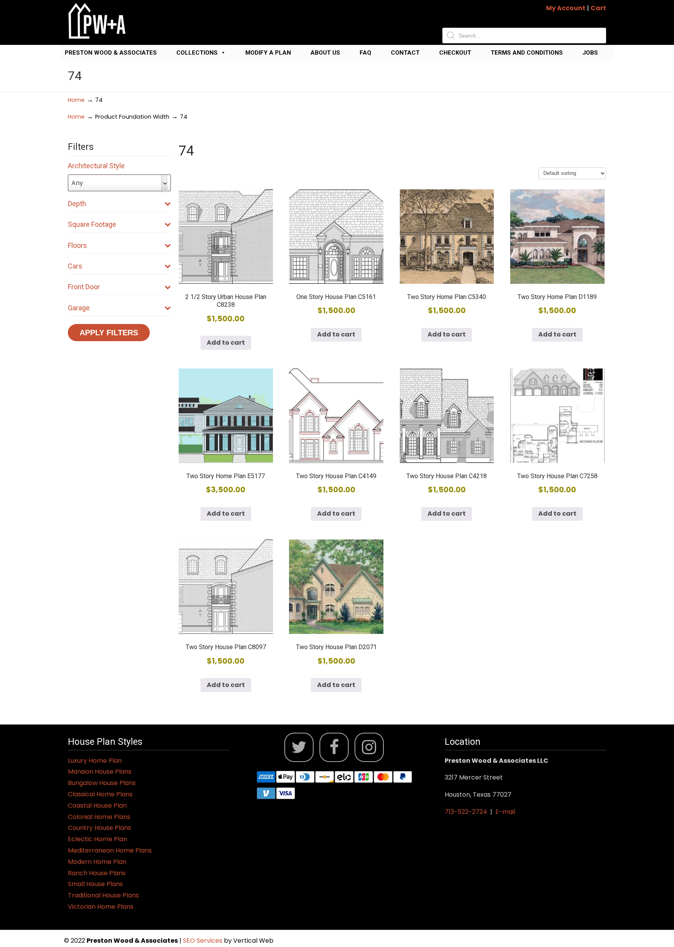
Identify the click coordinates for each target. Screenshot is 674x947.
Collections (197, 52)
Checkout (455, 52)
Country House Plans (99, 827)
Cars (75, 266)
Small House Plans (95, 883)
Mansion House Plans (99, 771)
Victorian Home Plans (100, 906)
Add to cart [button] (226, 342)
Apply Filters (109, 332)
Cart (598, 8)
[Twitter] (299, 747)
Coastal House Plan (97, 805)
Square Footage (92, 224)
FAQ (365, 52)
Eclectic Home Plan (97, 839)
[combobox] (119, 182)
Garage (79, 308)
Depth (77, 203)
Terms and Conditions (527, 52)
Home (76, 100)
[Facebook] (334, 747)
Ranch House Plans (97, 873)
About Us (325, 52)
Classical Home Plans (100, 794)
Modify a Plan (268, 52)
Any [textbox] (77, 182)
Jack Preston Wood (97, 20)
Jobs (590, 52)
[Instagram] (369, 747)
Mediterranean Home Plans (110, 850)
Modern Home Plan (97, 861)
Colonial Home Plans (99, 816)
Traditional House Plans (103, 895)
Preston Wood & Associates (111, 52)
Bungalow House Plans (102, 782)
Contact (405, 52)
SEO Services (203, 940)
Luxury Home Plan (95, 760)
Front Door (84, 287)
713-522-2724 (466, 811)
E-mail (505, 811)
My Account (565, 8)
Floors (77, 245)
